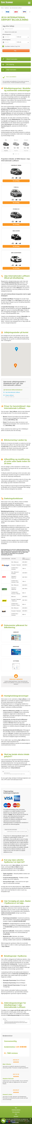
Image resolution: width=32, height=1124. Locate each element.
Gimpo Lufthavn (9, 395)
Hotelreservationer (16, 1109)
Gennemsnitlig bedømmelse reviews (11, 1047)
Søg (15, 50)
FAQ (16, 1114)
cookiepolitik (15, 1122)
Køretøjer (16, 1116)
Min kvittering (10, 64)
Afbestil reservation (11, 59)
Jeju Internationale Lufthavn (12, 392)
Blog (16, 1107)
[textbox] (16, 28)
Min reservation (16, 1112)
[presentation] (2, 12)
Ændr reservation (11, 69)
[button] (13, 154)
